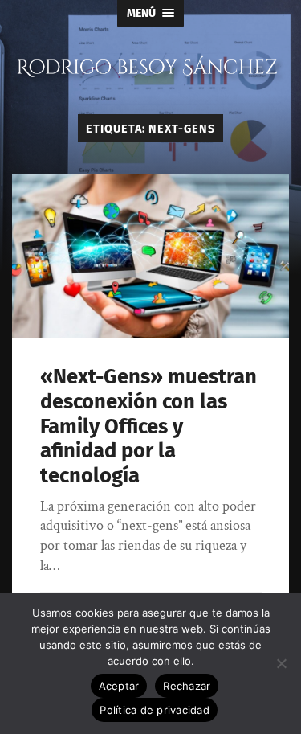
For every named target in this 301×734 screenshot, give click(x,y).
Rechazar (186, 685)
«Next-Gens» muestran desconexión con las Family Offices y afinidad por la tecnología (148, 426)
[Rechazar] (281, 663)
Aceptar (119, 685)
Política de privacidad (154, 709)
